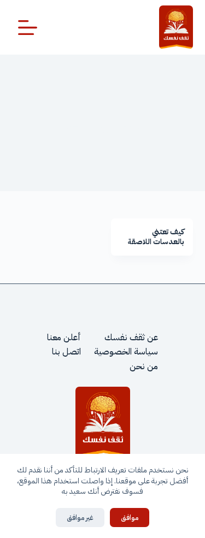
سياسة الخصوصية (126, 351)
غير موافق (80, 517)
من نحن (144, 366)
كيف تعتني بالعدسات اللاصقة (156, 236)
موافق (129, 517)
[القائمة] (27, 27)
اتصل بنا (66, 351)
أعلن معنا (64, 337)
